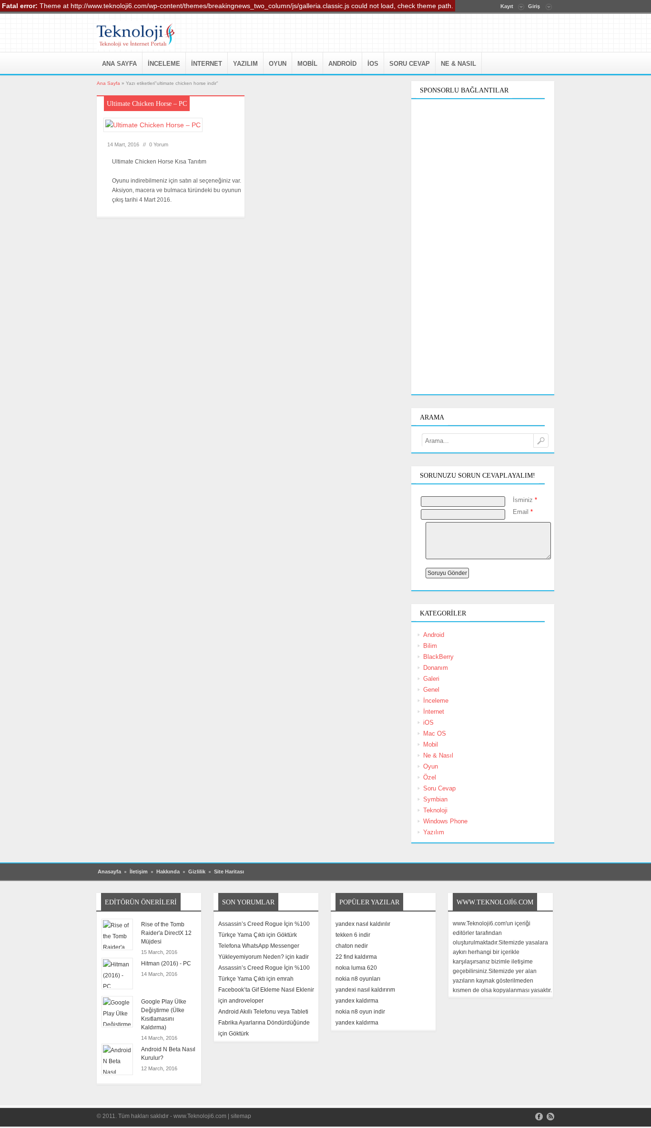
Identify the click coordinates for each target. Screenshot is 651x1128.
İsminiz (525, 499)
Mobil (307, 63)
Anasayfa (109, 871)
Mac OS (434, 733)
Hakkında (168, 871)
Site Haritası (229, 871)
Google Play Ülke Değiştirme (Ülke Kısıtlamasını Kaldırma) (163, 1014)
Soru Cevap (409, 63)
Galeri (431, 678)
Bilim (430, 645)
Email (523, 511)
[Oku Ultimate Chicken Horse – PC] (156, 128)
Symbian (435, 799)
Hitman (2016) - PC (166, 963)
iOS (372, 63)
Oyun (277, 63)
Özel (429, 777)
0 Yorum (158, 144)
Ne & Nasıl (458, 63)
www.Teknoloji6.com (199, 1116)
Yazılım (245, 63)
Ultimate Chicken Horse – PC (147, 103)
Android (342, 63)
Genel (431, 689)
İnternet (206, 63)
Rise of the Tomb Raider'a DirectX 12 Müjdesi (166, 933)
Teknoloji (435, 810)
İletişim (139, 871)
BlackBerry (438, 656)
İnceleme (164, 63)
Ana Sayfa (119, 63)
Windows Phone (445, 821)
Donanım (435, 667)
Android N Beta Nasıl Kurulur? (168, 1053)
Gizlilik (196, 871)
